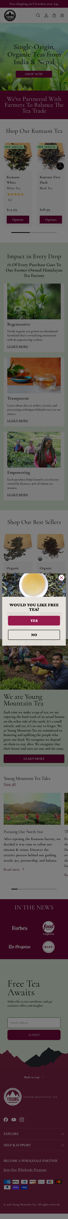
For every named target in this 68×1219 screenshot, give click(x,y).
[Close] (61, 577)
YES (34, 620)
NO (34, 634)
